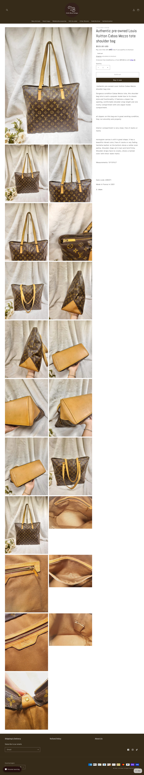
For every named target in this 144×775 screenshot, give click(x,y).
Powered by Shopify (133, 768)
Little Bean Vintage (123, 768)
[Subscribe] (38, 749)
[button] (7, 10)
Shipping (98, 56)
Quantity (99, 63)
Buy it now (117, 80)
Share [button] (100, 189)
